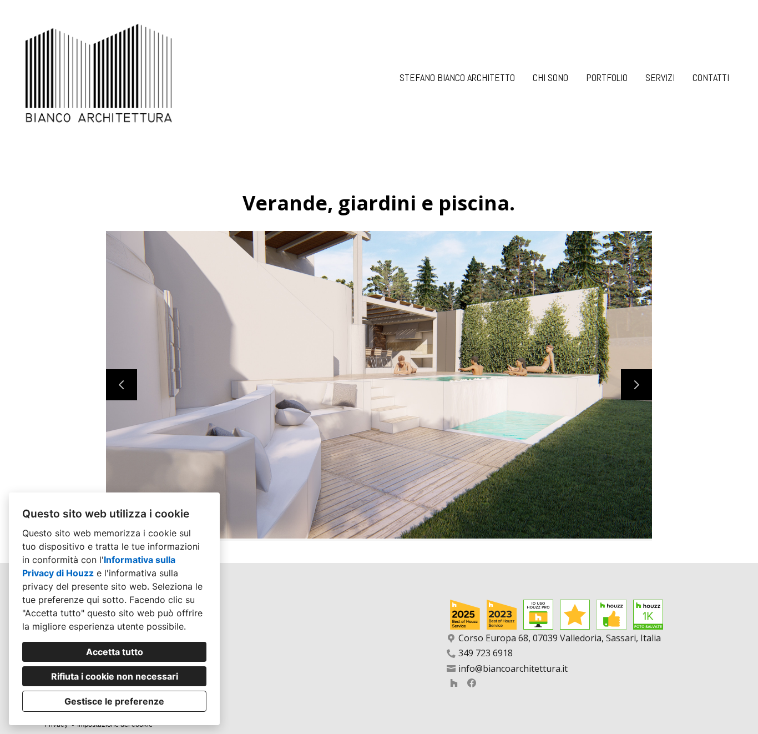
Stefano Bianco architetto (457, 77)
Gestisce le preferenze (114, 701)
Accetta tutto (114, 651)
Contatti (711, 77)
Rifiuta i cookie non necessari (114, 676)
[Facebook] (471, 683)
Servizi (660, 77)
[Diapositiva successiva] (636, 384)
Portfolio (607, 77)
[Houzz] (454, 683)
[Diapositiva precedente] (121, 384)
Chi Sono (550, 77)
